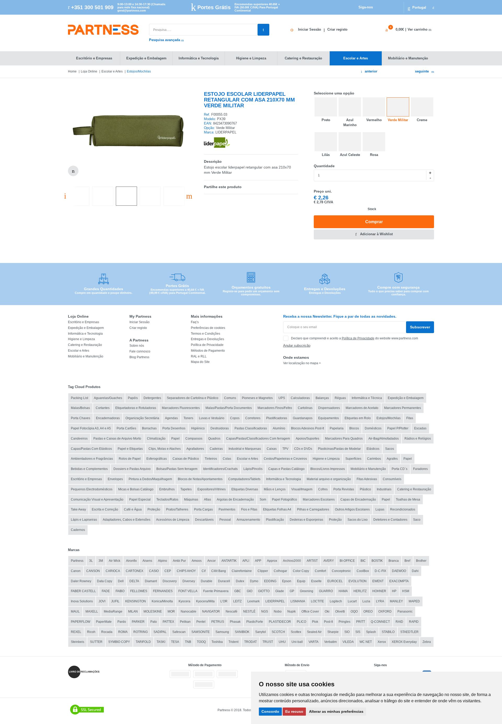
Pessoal (225, 519)
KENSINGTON (135, 601)
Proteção (153, 509)
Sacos (389, 449)
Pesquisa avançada (165, 40)
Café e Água (133, 509)
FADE (106, 591)
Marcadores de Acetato (362, 408)
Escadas (420, 428)
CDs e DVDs (303, 449)
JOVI (102, 601)
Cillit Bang (218, 571)
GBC (237, 591)
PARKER (138, 622)
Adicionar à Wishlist (376, 234)
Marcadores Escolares (319, 499)
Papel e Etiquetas (130, 449)
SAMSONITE (200, 632)
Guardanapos (302, 418)
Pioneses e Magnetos (257, 398)
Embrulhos (167, 489)
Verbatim (330, 642)
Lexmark (253, 601)
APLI (245, 561)
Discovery (170, 581)
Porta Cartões (126, 428)
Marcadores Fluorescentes (181, 408)
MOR (171, 611)
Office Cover (310, 611)
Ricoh (91, 632)
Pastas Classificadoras (251, 428)
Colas (227, 459)
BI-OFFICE (347, 561)
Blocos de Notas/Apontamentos (200, 479)
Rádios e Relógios (417, 438)
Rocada (106, 632)
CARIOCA (113, 571)
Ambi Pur (179, 561)
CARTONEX (134, 571)
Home (72, 71)
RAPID (414, 622)
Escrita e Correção (105, 509)
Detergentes (152, 398)
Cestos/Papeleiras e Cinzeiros (285, 459)
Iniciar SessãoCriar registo (322, 29)
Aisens (147, 561)
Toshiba (217, 642)
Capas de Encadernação (358, 499)
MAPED (414, 601)
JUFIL (115, 601)
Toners (188, 418)
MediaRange (113, 611)
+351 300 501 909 (92, 7)
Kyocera (184, 601)
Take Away (78, 509)
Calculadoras (300, 398)
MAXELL (91, 611)
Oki (327, 611)
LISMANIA (297, 601)
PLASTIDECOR (280, 622)
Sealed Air (314, 632)
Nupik (291, 611)
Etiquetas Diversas (244, 489)
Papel (175, 438)
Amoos (197, 561)
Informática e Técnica (367, 398)
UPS (281, 398)
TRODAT (250, 642)
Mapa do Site (200, 362)
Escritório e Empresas (83, 322)
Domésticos (373, 428)
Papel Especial (140, 499)
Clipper (263, 571)
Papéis (133, 398)
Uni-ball (297, 642)
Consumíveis (392, 479)
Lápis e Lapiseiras (84, 519)
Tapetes (186, 489)
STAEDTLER (409, 632)
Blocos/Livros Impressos (327, 469)
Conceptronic (341, 571)
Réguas (340, 398)
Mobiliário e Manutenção (85, 356)
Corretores (252, 418)
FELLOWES (138, 591)
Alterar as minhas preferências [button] (336, 711)
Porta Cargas (203, 509)
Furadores (420, 469)
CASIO (154, 571)
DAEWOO (399, 571)
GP (292, 591)
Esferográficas (156, 459)
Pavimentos (227, 509)
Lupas (379, 509)
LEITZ (237, 601)
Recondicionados (402, 509)
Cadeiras (216, 449)
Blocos (354, 428)
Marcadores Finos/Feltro (275, 408)
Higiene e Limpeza (81, 339)
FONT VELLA (187, 591)
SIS (357, 632)
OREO (368, 611)
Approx (272, 561)
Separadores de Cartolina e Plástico (192, 398)
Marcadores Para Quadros (344, 438)
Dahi (415, 571)
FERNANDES (163, 591)
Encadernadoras (108, 418)
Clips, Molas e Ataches (165, 449)
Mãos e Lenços (275, 489)
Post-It (328, 622)
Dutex (240, 581)
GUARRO (326, 591)
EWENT (378, 581)
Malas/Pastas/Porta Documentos (229, 408)
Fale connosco (139, 351)
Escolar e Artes (112, 71)
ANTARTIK (229, 561)
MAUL (75, 611)
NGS (264, 611)
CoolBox (363, 571)
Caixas (272, 449)
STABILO (388, 632)
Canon (76, 571)
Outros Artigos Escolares (352, 509)
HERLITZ (360, 591)
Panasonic (405, 611)
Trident (233, 642)
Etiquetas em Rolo (358, 418)
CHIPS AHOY (186, 571)
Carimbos (374, 459)
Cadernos (78, 530)
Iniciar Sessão (139, 322)
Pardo (121, 622)
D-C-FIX (380, 571)
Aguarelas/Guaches (108, 398)
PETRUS (217, 622)
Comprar (374, 222)
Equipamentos (328, 418)
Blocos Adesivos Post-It (307, 428)
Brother (421, 561)
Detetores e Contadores (390, 519)
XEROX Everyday (404, 642)
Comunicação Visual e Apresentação (97, 499)
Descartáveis (204, 519)
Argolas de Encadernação (235, 499)
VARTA (313, 642)
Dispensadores (329, 408)
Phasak (235, 622)
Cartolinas (305, 408)
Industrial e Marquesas (245, 449)
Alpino (162, 561)
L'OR (223, 601)
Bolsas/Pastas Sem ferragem (176, 469)
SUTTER (96, 642)
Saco (416, 519)
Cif (204, 571)
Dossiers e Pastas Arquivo (132, 469)
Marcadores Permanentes (402, 408)
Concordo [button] (270, 711)
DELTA (134, 581)
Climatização (156, 438)
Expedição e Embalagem (86, 328)
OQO (354, 611)
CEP (167, 571)
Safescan (179, 632)
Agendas (171, 418)
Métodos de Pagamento (208, 350)
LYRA (380, 601)
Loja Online (89, 71)
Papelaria (337, 428)
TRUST (268, 642)
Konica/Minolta (162, 601)
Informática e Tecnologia (85, 333)
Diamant (151, 581)
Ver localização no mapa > (302, 363)
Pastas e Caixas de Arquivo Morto (117, 438)
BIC (363, 561)
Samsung (222, 632)
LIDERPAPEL (275, 601)
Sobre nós (136, 345)
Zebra (427, 642)
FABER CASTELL (83, 591)
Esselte (316, 581)
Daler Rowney (81, 581)
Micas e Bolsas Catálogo (135, 489)
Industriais (384, 489)
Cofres (323, 489)
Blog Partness (139, 357)
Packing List (79, 398)
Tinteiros (211, 459)
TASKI (161, 642)
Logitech (336, 601)
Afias (207, 499)
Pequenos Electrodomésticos (91, 489)
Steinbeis (77, 642)
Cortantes (103, 408)
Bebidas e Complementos (89, 469)
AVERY (328, 561)
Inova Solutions (82, 601)
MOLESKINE (153, 611)
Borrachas (149, 428)
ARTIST (312, 561)
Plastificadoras (276, 418)
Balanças (322, 398)
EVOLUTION (358, 581)
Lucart (352, 601)
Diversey (188, 581)
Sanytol (260, 632)
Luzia (366, 601)
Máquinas (191, 499)
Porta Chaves (80, 418)
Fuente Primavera (216, 591)
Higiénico (198, 428)
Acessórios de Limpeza (172, 519)
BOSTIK (377, 561)
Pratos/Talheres (177, 509)
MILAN (133, 611)
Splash (371, 632)
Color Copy (301, 571)
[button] (70, 196)
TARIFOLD (143, 642)
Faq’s (195, 322)
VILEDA (348, 642)
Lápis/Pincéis (253, 469)
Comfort (320, 571)
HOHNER (379, 591)
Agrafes (392, 459)
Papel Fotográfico (284, 499)
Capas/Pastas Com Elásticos (91, 449)
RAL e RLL (199, 356)
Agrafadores (195, 449)
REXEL (76, 632)
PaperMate (104, 622)
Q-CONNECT (380, 622)
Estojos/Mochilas (139, 71)
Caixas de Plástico (186, 459)
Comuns (230, 398)
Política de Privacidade (207, 345)
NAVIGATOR (211, 611)
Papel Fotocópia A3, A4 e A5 (91, 428)
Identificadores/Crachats (220, 469)
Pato (153, 622)
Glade (279, 591)
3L (91, 561)
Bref (407, 561)
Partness (77, 561)
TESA (175, 642)
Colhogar (280, 571)
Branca (394, 561)
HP (394, 591)
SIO (347, 632)
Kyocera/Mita (205, 601)
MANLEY (396, 601)
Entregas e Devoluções (207, 339)
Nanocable (188, 611)
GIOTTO (264, 591)
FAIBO (120, 591)
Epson (286, 581)
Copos (234, 418)
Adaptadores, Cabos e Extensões (126, 519)
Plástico (365, 489)
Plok (315, 622)
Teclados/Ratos (167, 499)
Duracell (224, 581)
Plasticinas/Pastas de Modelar (339, 449)
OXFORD (385, 611)
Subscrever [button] (420, 327)
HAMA (343, 591)
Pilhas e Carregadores (313, 509)
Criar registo (138, 328)
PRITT (360, 622)
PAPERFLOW (80, 622)
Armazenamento (248, 519)
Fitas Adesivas (367, 479)
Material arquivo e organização (329, 479)
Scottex (296, 632)
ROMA (123, 632)
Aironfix (131, 561)
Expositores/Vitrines (211, 489)
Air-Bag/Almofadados (383, 438)
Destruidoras (219, 428)
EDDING (270, 581)
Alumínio (279, 428)
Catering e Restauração (85, 345)
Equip (301, 581)
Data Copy (104, 581)
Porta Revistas (343, 489)
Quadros (214, 438)
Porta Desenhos (173, 428)
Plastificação (275, 519)
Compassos (193, 438)
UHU (282, 642)
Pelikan (185, 622)
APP (258, 561)
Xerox (382, 642)
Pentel (201, 622)
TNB (188, 642)
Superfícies (353, 459)
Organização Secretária (142, 418)
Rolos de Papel (130, 459)
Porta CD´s (399, 469)
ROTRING (140, 632)
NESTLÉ (249, 611)
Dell (121, 581)
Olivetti (340, 611)
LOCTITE (317, 601)
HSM (405, 591)
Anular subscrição (296, 345)
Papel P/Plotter (397, 428)
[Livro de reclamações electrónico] (83, 672)
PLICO (301, 622)
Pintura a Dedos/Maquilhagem (150, 479)
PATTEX (168, 622)
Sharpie (333, 632)
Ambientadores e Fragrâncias (92, 459)
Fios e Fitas (249, 509)
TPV (285, 449)
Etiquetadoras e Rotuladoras (135, 408)
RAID (399, 622)
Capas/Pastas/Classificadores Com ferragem (258, 438)
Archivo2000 (292, 561)
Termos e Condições (205, 333)
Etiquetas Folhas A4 (277, 509)
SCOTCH (278, 632)
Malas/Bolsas (80, 408)
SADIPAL (160, 632)
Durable (206, 581)
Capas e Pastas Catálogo (286, 469)
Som (263, 499)
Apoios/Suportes (307, 438)
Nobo (278, 611)
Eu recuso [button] (294, 711)
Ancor (211, 561)
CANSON (93, 571)
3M (101, 561)
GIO (249, 591)
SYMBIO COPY (119, 642)
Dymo (254, 581)
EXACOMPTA (399, 581)
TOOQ (201, 642)
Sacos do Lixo (357, 519)
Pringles (344, 622)
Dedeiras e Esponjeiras (306, 519)
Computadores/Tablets (244, 479)
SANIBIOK (242, 632)
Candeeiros (79, 438)
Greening (306, 591)
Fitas (409, 418)
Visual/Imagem (301, 489)
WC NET (366, 642)
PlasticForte (254, 622)
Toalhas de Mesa (408, 499)
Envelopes (115, 479)
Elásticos (373, 449)
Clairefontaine (242, 571)
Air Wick (114, 561)
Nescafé (231, 611)
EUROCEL (335, 581)
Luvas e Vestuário (211, 418)
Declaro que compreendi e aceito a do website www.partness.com (354, 338)
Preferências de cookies (208, 328)
